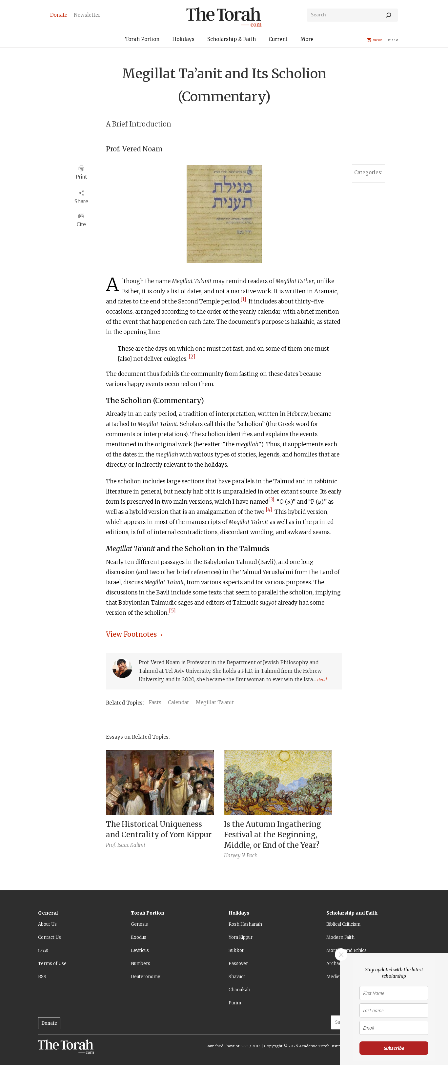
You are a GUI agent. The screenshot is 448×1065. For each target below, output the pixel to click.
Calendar (178, 702)
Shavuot (237, 976)
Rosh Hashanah (245, 924)
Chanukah (239, 990)
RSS (42, 976)
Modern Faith (340, 937)
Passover (238, 963)
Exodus (138, 937)
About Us (47, 924)
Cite (81, 224)
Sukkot (236, 950)
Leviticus (140, 950)
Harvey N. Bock (240, 855)
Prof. (111, 845)
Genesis (139, 924)
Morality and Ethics (346, 950)
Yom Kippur (241, 937)
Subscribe (394, 1048)
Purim (235, 1003)
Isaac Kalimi (131, 845)
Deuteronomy (145, 976)
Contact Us (49, 937)
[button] (142, 40)
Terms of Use (52, 963)
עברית (43, 950)
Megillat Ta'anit (215, 702)
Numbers (140, 963)
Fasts (155, 702)
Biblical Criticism (343, 924)
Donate (49, 1023)
